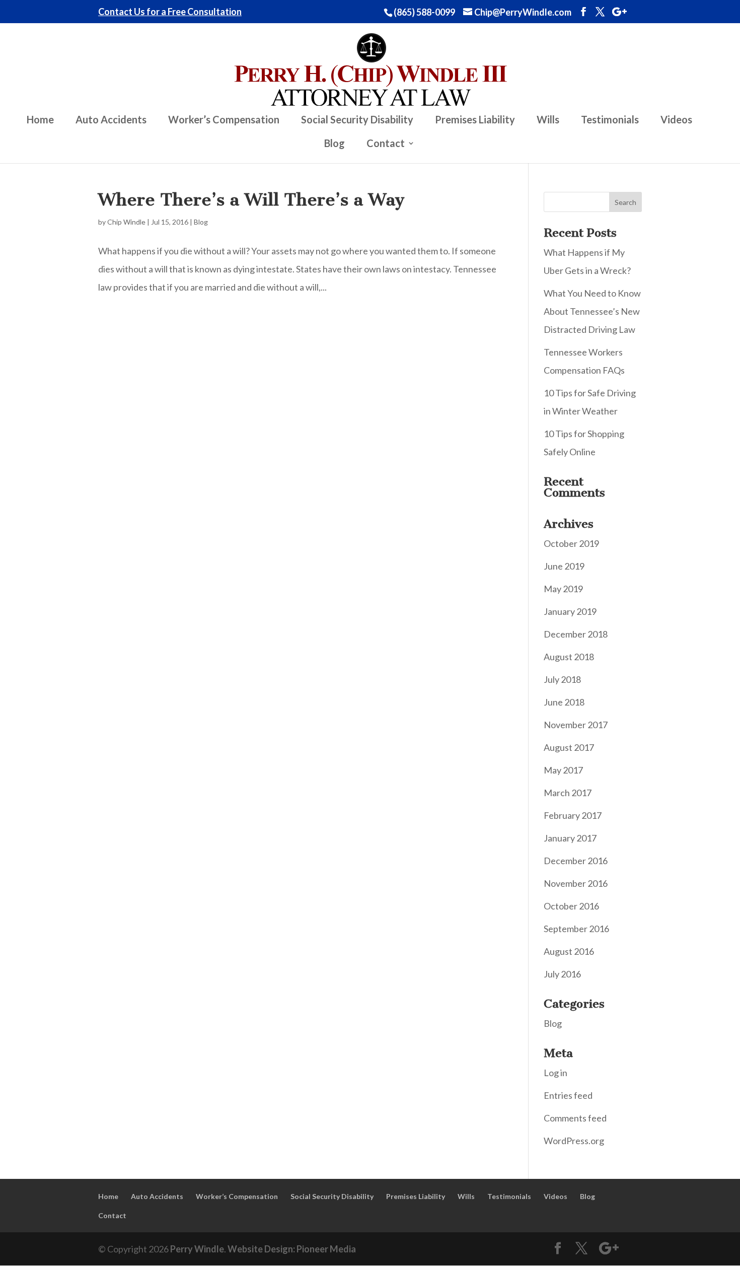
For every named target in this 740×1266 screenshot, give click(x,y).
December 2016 (576, 860)
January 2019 (570, 611)
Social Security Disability (357, 120)
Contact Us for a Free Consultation (170, 12)
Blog (334, 144)
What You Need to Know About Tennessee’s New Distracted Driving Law (592, 311)
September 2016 (576, 928)
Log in (555, 1072)
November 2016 (576, 883)
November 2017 (576, 724)
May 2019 (563, 588)
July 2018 (562, 679)
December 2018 (576, 634)
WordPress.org (574, 1140)
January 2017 (570, 837)
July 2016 (562, 973)
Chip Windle (126, 222)
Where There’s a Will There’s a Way (251, 199)
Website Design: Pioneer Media (292, 1248)
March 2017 (567, 792)
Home (40, 120)
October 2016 (571, 905)
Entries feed (568, 1095)
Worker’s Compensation (223, 120)
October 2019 (571, 543)
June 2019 (564, 566)
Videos (676, 120)
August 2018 (569, 656)
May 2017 (563, 770)
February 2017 (573, 815)
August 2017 (569, 747)
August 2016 (569, 951)
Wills (548, 120)
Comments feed (575, 1117)
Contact (385, 144)
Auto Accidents (111, 120)
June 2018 (564, 702)
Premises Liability (475, 120)
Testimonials (610, 120)
